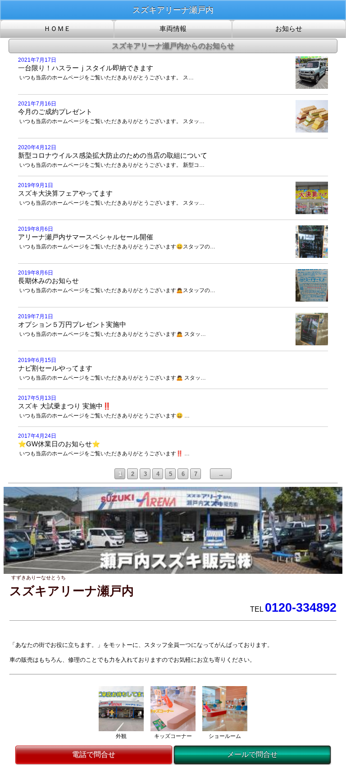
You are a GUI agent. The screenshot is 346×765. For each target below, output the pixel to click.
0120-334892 (301, 607)
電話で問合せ (93, 754)
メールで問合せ (252, 754)
